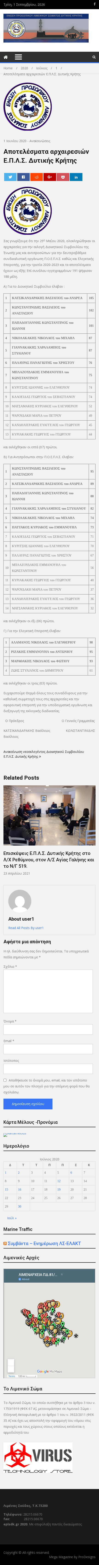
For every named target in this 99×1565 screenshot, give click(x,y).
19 (59, 1189)
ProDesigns (87, 1557)
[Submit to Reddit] (36, 177)
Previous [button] (6, 833)
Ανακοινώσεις (39, 141)
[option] (49, 830)
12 (59, 1181)
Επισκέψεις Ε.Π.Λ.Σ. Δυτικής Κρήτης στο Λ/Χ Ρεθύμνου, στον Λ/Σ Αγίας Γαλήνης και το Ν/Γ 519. (48, 860)
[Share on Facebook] (23, 177)
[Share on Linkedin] (76, 177)
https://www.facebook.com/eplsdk (95, 4)
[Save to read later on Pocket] (63, 177)
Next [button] (92, 833)
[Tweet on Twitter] (10, 177)
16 (19, 1189)
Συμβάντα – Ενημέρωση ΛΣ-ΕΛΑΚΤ (44, 1243)
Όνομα (10, 1021)
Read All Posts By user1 (26, 928)
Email (8, 1041)
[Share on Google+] (50, 177)
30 (19, 1206)
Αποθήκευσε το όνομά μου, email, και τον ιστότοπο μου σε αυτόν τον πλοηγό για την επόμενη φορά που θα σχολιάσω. (46, 1086)
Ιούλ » (12, 1218)
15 (6, 1189)
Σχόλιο (10, 966)
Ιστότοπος (11, 1060)
